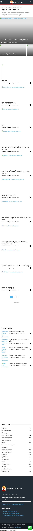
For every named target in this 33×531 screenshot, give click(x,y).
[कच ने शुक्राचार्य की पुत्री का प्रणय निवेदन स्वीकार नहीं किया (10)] (16, 232)
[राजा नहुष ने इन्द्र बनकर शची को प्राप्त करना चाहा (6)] (16, 137)
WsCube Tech (18, 527)
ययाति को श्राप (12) (8, 288)
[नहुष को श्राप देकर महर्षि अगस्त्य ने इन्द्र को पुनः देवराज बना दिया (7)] (16, 162)
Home (3, 7)
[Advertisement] (14, 396)
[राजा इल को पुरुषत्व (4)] (16, 93)
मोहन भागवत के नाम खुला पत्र (16, 332)
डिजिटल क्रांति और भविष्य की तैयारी (18, 363)
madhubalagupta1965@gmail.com (16, 497)
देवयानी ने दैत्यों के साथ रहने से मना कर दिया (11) (16, 266)
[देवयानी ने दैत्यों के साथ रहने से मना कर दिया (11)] (16, 256)
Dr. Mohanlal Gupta (6, 42)
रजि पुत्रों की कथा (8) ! (9, 195)
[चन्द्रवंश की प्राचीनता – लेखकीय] (13, 50)
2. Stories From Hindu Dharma (10, 513)
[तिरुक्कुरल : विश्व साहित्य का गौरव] (5, 358)
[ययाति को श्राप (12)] (16, 278)
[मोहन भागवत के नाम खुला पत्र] (5, 334)
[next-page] (21, 297)
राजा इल (4, 81)
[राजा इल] (16, 71)
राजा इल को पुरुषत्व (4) (9, 103)
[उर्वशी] (16, 115)
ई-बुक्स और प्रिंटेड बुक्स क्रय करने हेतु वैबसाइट (13, 504)
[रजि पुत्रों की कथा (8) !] (16, 186)
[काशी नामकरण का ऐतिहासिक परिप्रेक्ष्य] (5, 350)
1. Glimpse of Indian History (9, 511)
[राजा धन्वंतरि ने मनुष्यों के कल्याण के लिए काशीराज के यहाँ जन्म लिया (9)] (16, 208)
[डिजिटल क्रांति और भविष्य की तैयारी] (5, 366)
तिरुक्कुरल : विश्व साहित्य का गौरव (17, 355)
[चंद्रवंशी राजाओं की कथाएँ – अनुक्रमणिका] (16, 30)
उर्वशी (3, 125)
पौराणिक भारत (8, 7)
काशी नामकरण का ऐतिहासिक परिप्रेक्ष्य (18, 347)
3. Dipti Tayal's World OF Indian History (13, 515)
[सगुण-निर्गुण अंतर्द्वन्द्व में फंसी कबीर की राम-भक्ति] (5, 342)
